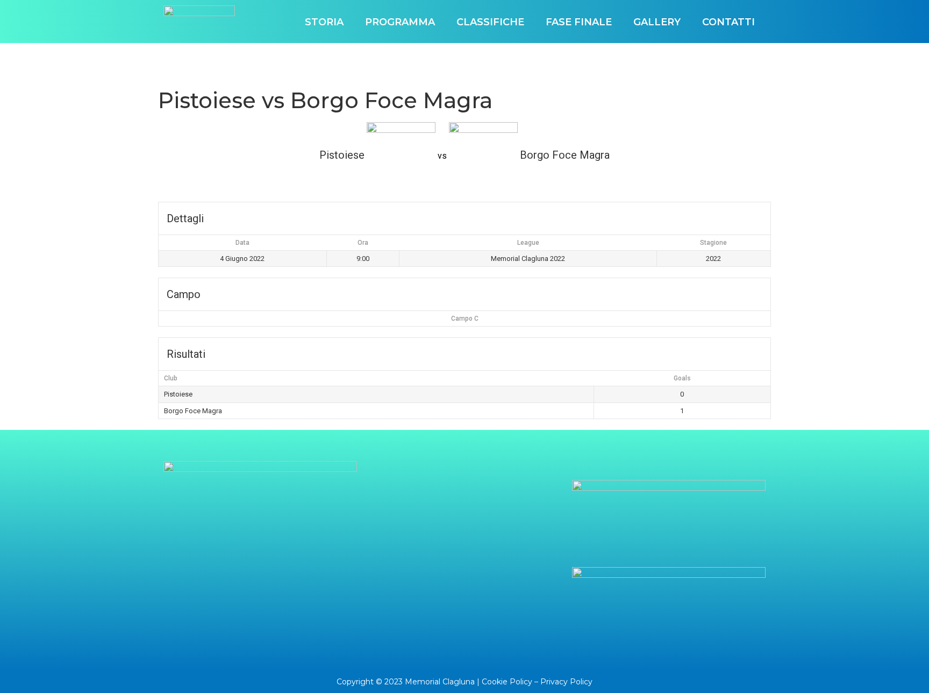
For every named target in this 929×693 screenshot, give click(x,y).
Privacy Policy (566, 682)
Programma (400, 22)
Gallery (657, 22)
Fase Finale (579, 22)
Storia (324, 22)
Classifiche (490, 22)
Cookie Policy (507, 682)
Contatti (728, 22)
